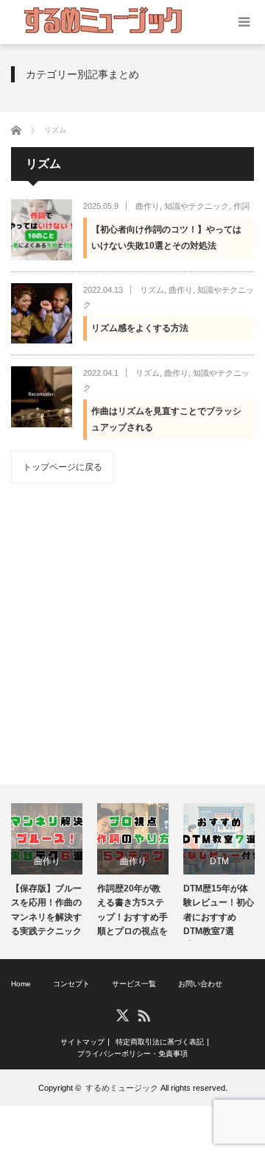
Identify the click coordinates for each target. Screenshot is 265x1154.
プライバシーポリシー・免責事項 (132, 1054)
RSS (143, 1014)
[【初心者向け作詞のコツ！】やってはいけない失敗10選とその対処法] (41, 229)
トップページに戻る (62, 467)
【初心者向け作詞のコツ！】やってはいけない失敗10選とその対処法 (166, 237)
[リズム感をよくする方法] (41, 313)
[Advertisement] (132, 634)
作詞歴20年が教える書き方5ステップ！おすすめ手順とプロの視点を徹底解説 (132, 912)
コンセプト (71, 984)
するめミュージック (121, 1087)
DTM (219, 861)
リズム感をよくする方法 (139, 328)
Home (21, 984)
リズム (152, 289)
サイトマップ (82, 1042)
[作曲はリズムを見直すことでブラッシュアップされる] (41, 396)
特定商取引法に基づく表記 (160, 1042)
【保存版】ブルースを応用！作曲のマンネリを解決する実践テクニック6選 (46, 912)
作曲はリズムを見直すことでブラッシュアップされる (166, 419)
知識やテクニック (196, 206)
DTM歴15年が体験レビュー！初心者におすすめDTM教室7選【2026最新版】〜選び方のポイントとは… (218, 912)
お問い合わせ (200, 984)
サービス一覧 (134, 984)
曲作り (147, 206)
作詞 (241, 206)
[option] (47, 872)
